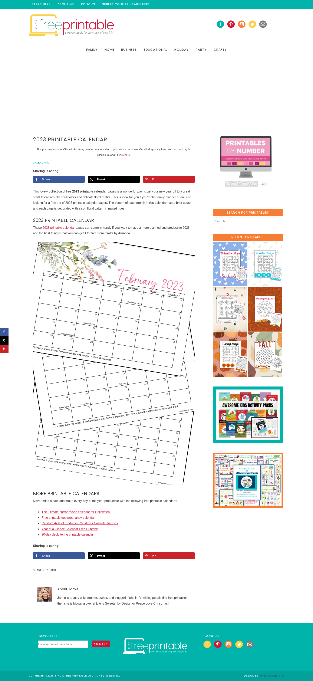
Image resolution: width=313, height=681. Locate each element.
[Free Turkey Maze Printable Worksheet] (230, 375)
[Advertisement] (156, 87)
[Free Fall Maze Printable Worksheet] (265, 375)
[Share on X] (4, 340)
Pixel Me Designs (271, 675)
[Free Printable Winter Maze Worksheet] (265, 284)
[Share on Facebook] (4, 332)
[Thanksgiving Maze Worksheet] (265, 329)
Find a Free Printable (71, 26)
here (127, 155)
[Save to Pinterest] (4, 349)
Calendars (41, 162)
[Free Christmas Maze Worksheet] (230, 329)
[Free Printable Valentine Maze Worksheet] (230, 284)
